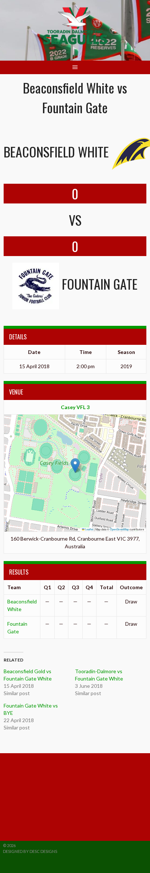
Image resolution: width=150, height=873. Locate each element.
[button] (75, 465)
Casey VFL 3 (75, 407)
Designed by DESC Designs (30, 851)
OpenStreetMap (119, 529)
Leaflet (88, 529)
